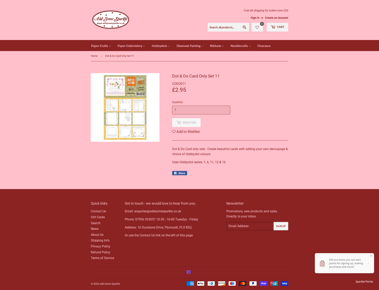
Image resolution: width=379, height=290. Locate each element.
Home (94, 55)
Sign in (255, 17)
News (95, 229)
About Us (97, 235)
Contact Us (98, 211)
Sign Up (281, 226)
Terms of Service (102, 258)
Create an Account (276, 17)
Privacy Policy (100, 246)
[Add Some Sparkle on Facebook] (189, 272)
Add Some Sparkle (109, 283)
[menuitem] (101, 45)
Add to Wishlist (188, 132)
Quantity (177, 102)
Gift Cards (98, 217)
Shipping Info (100, 240)
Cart (280, 27)
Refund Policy (100, 252)
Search (95, 223)
